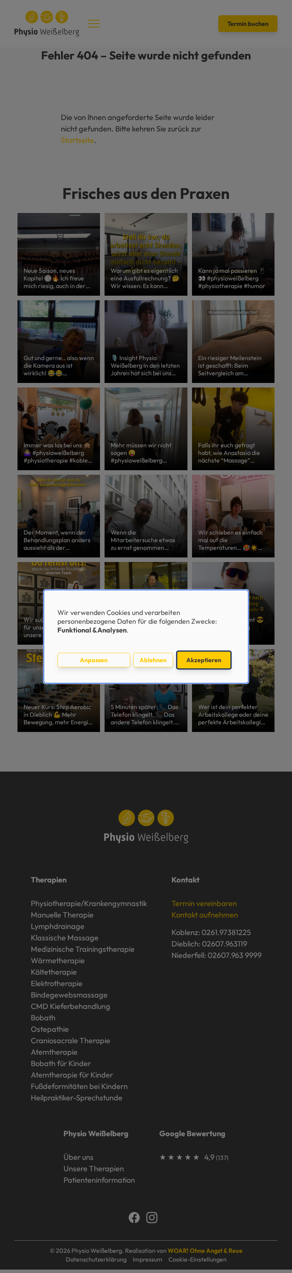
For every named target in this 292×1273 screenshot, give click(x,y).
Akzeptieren (203, 660)
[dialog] (146, 637)
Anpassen (94, 660)
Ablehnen (153, 660)
